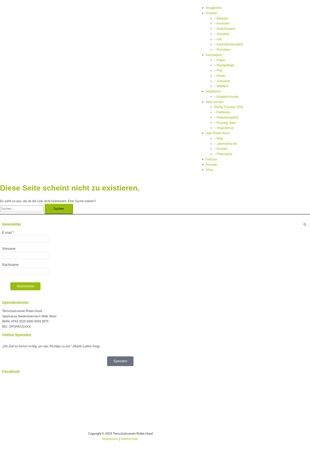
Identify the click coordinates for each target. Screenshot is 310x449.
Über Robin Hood (217, 133)
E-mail (7, 232)
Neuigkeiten (214, 7)
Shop (209, 169)
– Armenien (222, 23)
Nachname (10, 264)
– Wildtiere (221, 86)
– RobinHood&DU (226, 117)
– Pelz (218, 70)
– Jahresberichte (225, 143)
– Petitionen (222, 112)
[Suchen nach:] (22, 208)
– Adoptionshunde (226, 96)
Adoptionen (213, 91)
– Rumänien (222, 49)
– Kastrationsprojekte (228, 44)
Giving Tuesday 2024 (228, 107)
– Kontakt (220, 148)
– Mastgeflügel (224, 65)
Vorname (9, 248)
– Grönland (221, 34)
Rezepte (211, 164)
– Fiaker (219, 60)
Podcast (211, 159)
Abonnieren (25, 286)
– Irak (218, 39)
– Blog (218, 138)
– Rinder (220, 75)
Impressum (110, 439)
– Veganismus (224, 128)
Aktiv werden (215, 102)
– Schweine (222, 81)
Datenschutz (129, 439)
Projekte (211, 13)
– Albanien (221, 18)
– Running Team (225, 122)
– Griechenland (224, 28)
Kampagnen (214, 55)
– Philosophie (223, 154)
